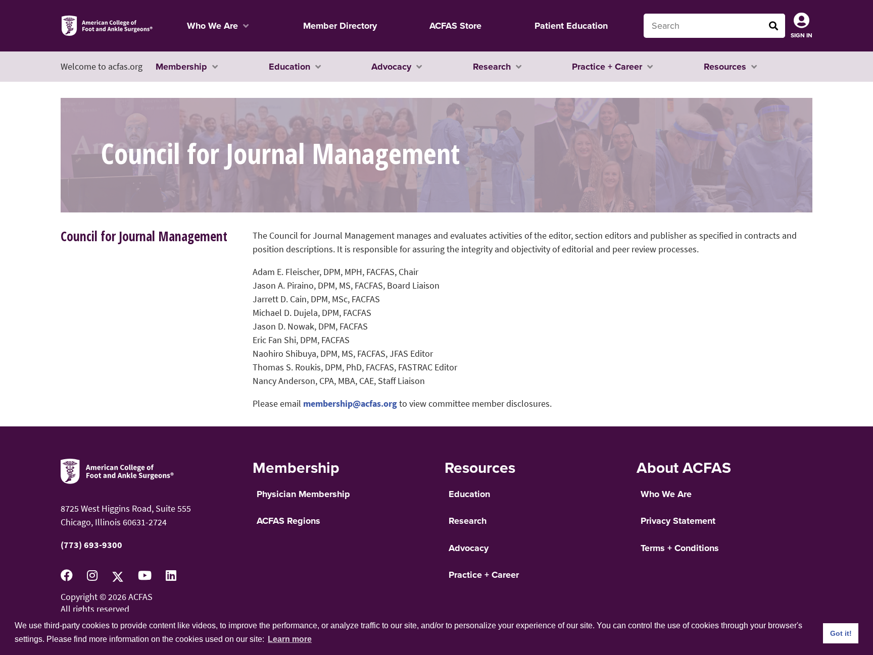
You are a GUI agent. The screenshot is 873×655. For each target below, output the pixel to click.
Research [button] (492, 67)
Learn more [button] (290, 639)
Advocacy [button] (391, 67)
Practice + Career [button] (607, 67)
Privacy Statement (678, 520)
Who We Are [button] (212, 26)
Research (468, 520)
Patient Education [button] (571, 26)
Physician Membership (303, 494)
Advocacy (469, 548)
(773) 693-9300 (91, 545)
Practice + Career (484, 574)
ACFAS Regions (288, 520)
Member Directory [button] (340, 26)
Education (469, 494)
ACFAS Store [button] (455, 26)
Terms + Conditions (680, 548)
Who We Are (666, 494)
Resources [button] (725, 67)
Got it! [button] (841, 633)
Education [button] (289, 67)
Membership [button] (181, 67)
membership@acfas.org (350, 403)
